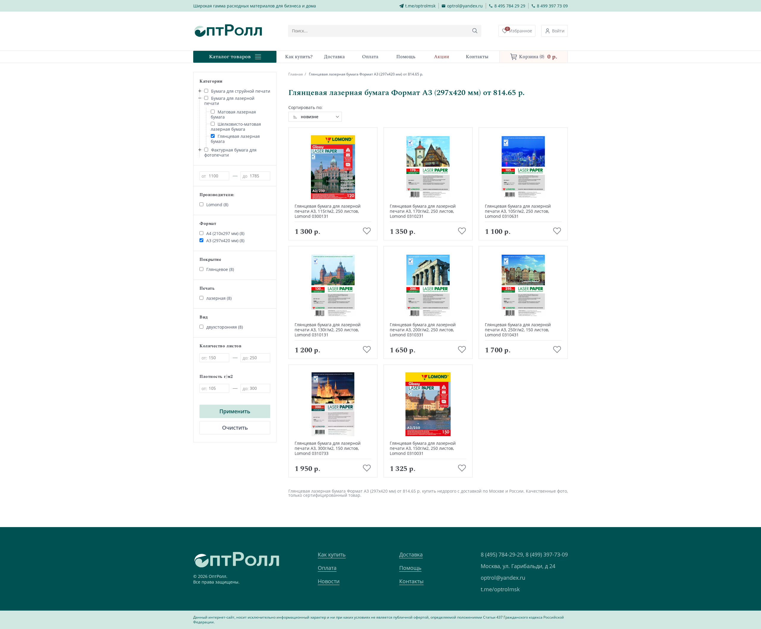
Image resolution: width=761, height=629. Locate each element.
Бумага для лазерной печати (229, 101)
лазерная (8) (219, 298)
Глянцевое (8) (220, 269)
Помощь (410, 567)
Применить (234, 411)
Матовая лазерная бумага (233, 114)
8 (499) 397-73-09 (547, 554)
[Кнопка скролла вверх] (734, 602)
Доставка (411, 554)
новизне (309, 116)
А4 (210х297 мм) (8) (225, 233)
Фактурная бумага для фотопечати (230, 152)
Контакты (411, 581)
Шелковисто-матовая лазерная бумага (236, 127)
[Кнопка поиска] (475, 31)
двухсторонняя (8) (224, 327)
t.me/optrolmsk (500, 589)
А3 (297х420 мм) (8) (225, 240)
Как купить (332, 554)
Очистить (235, 427)
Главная (295, 74)
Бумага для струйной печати (240, 91)
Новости (328, 581)
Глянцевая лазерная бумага (235, 139)
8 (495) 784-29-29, (502, 554)
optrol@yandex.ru (503, 577)
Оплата (327, 567)
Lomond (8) (217, 204)
